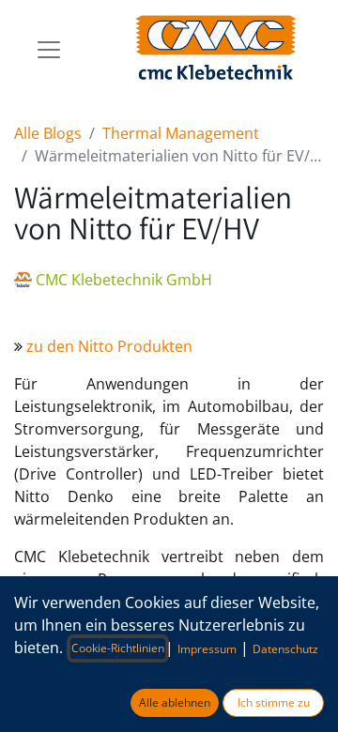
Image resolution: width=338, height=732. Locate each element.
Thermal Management (180, 133)
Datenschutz (285, 649)
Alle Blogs (48, 133)
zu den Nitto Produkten (109, 346)
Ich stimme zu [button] (274, 702)
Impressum (207, 649)
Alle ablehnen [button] (174, 702)
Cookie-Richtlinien (117, 648)
